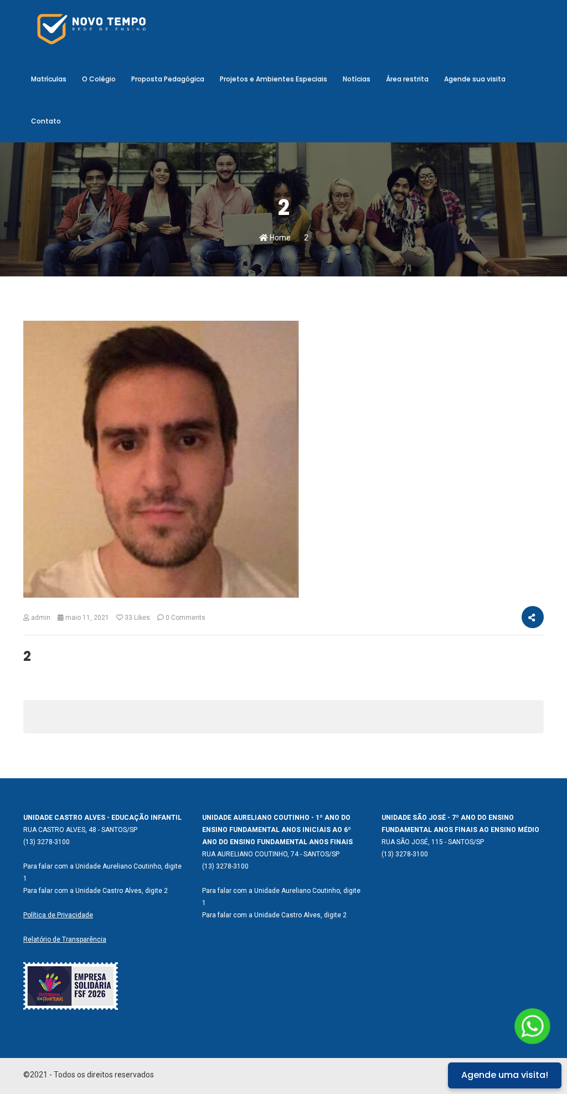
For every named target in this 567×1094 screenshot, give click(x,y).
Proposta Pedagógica (167, 79)
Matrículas (48, 79)
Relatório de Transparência (64, 939)
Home (279, 237)
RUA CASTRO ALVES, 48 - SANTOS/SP (80, 830)
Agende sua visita (475, 79)
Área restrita (407, 79)
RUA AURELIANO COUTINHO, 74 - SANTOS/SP (270, 854)
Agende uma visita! (504, 1075)
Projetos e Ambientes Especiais (273, 79)
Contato (46, 121)
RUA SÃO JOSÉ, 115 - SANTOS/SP (433, 842)
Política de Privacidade (58, 915)
